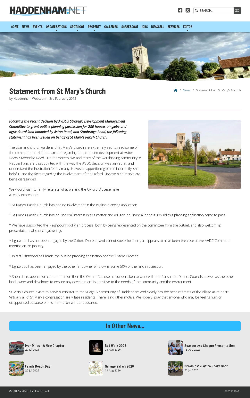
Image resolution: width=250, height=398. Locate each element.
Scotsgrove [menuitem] (232, 391)
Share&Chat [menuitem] (129, 26)
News (186, 90)
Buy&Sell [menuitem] (157, 26)
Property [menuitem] (94, 26)
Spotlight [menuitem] (77, 26)
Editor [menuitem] (187, 26)
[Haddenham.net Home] (48, 10)
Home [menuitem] (15, 26)
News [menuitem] (25, 26)
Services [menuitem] (174, 26)
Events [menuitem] (37, 26)
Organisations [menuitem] (56, 26)
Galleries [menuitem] (111, 26)
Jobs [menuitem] (145, 26)
